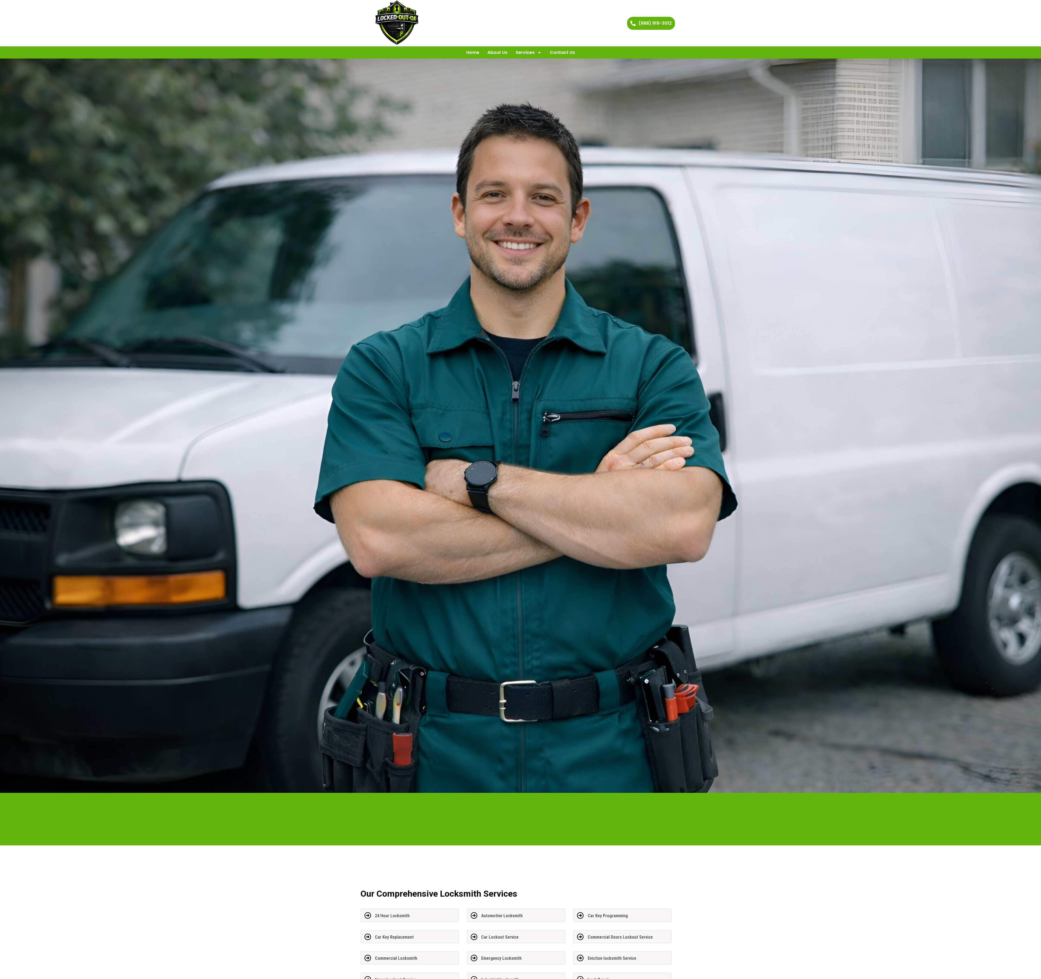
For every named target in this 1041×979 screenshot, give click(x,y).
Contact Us (562, 52)
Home (472, 52)
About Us (497, 52)
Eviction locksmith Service (612, 958)
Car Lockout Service (500, 937)
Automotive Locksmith (502, 915)
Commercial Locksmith (396, 958)
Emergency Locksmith (501, 958)
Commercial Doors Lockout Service (620, 937)
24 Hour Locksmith (392, 915)
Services (525, 52)
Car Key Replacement (394, 937)
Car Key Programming (608, 915)
